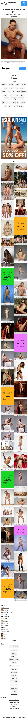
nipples (18, 84)
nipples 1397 (14, 688)
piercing (5, 102)
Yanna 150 (6, 608)
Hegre (10, 3)
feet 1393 (14, 691)
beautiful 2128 (14, 659)
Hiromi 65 (5, 623)
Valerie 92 (6, 616)
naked (24, 91)
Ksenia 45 (6, 636)
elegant (23, 102)
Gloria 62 (5, 627)
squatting (13, 99)
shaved (24, 84)
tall (13, 91)
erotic (15, 106)
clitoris (5, 95)
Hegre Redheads (14, 706)
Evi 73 (5, 619)
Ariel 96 (5, 614)
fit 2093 (14, 663)
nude (18, 91)
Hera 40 (5, 638)
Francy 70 (5, 621)
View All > (14, 640)
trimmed (4, 84)
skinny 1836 (14, 678)
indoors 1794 (14, 682)
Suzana (15, 78)
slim (17, 95)
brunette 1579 (14, 685)
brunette (11, 84)
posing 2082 (14, 669)
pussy (11, 88)
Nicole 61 (5, 629)
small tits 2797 (14, 647)
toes (10, 106)
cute (9, 91)
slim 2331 (14, 653)
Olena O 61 (6, 632)
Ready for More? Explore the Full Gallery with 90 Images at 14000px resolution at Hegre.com (13, 62)
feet (17, 88)
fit (17, 102)
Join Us (24, 3)
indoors (11, 95)
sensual (21, 106)
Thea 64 (5, 625)
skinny (5, 88)
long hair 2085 (14, 666)
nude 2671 (14, 650)
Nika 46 (5, 634)
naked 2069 (14, 672)
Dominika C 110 (7, 612)
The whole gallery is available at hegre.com (14, 15)
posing (22, 95)
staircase (21, 99)
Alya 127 (5, 610)
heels (3, 91)
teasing (7, 99)
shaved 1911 (14, 675)
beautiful (12, 102)
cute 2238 (14, 656)
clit (5, 106)
